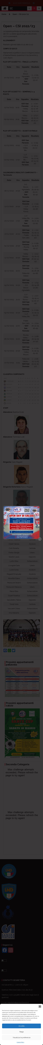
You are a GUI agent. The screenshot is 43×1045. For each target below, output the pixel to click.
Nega (22, 1032)
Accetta (21, 1026)
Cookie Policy (20, 1042)
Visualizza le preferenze (21, 1037)
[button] (40, 1006)
